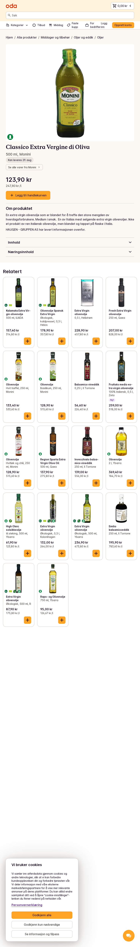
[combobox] (72, 15)
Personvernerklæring (26, 905)
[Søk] (9, 15)
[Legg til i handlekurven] (27, 341)
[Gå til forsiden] (11, 6)
